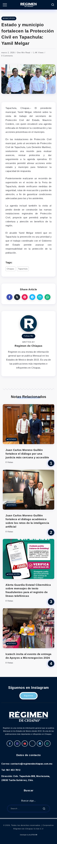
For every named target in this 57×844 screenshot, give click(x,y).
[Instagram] (17, 743)
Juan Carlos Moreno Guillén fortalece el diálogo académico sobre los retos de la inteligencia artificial (27, 521)
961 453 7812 (13, 770)
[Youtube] (25, 743)
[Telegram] (40, 743)
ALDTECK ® (33, 835)
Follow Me (28, 336)
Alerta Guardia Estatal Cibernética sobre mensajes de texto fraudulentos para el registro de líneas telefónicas (28, 590)
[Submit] (44, 808)
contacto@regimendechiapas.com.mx (31, 763)
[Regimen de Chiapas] (28, 716)
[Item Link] (28, 424)
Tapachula (23, 269)
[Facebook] (10, 743)
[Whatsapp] (47, 743)
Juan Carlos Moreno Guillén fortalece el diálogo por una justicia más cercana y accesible (27, 454)
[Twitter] (32, 743)
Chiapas (10, 269)
